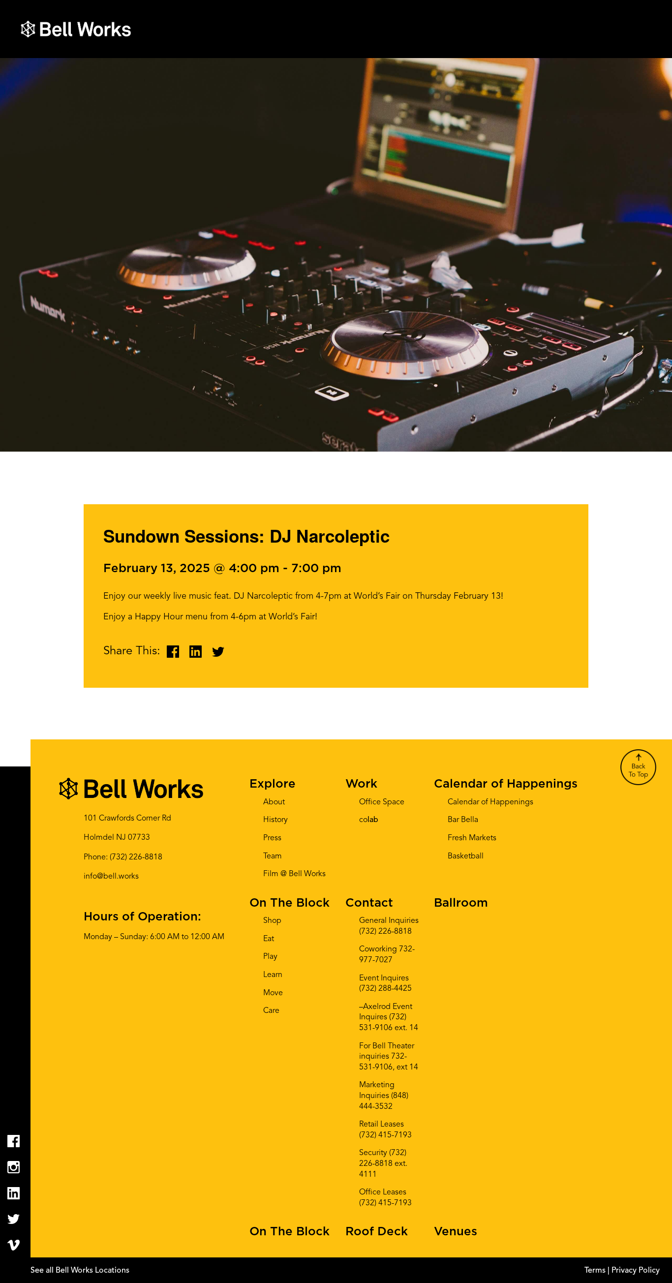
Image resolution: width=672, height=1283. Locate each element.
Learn (272, 975)
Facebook (13, 1141)
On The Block (289, 903)
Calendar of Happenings (506, 784)
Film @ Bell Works (294, 874)
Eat (268, 939)
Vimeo (13, 1245)
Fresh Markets (472, 838)
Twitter (13, 1219)
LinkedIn (13, 1193)
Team (272, 856)
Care (271, 1011)
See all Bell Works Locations (80, 1271)
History (275, 820)
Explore (272, 784)
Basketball (466, 856)
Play (270, 957)
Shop (272, 921)
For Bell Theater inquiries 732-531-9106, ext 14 (388, 1056)
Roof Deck (376, 1232)
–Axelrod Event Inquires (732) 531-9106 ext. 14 (388, 1017)
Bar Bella (463, 820)
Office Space (381, 802)
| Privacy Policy (634, 1271)
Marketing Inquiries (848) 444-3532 (383, 1095)
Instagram (13, 1167)
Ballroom (461, 903)
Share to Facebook (173, 651)
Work (361, 784)
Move (273, 993)
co (368, 820)
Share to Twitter (218, 651)
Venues (455, 1232)
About (274, 802)
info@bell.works (111, 877)
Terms (596, 1271)
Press (272, 838)
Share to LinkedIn (195, 651)
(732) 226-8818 (136, 857)
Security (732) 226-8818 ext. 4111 (383, 1163)
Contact (369, 903)
